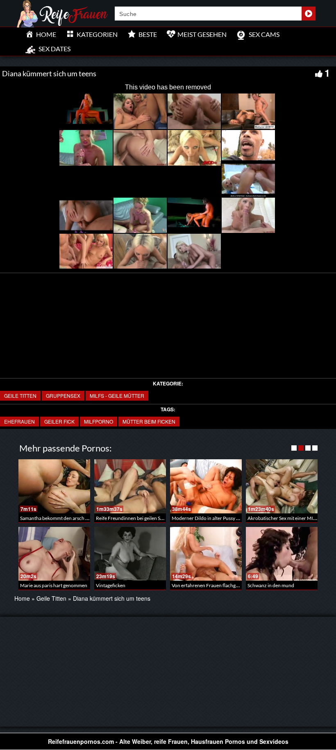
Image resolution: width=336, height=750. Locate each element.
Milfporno (98, 421)
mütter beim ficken (149, 421)
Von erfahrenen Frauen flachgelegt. (209, 585)
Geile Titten (20, 395)
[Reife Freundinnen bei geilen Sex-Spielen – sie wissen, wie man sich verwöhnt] (130, 486)
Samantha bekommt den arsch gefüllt (59, 518)
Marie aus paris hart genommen (53, 585)
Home (22, 598)
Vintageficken (110, 585)
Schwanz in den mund (270, 585)
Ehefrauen (19, 421)
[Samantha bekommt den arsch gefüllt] (54, 486)
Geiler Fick (59, 421)
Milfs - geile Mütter (117, 395)
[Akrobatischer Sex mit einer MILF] (282, 486)
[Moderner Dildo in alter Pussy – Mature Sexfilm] (206, 486)
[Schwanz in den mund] (282, 554)
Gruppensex (63, 395)
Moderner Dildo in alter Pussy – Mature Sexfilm (222, 518)
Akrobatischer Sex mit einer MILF (282, 518)
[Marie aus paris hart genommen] (54, 554)
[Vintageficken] (130, 554)
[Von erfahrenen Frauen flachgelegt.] (206, 554)
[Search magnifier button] (309, 14)
